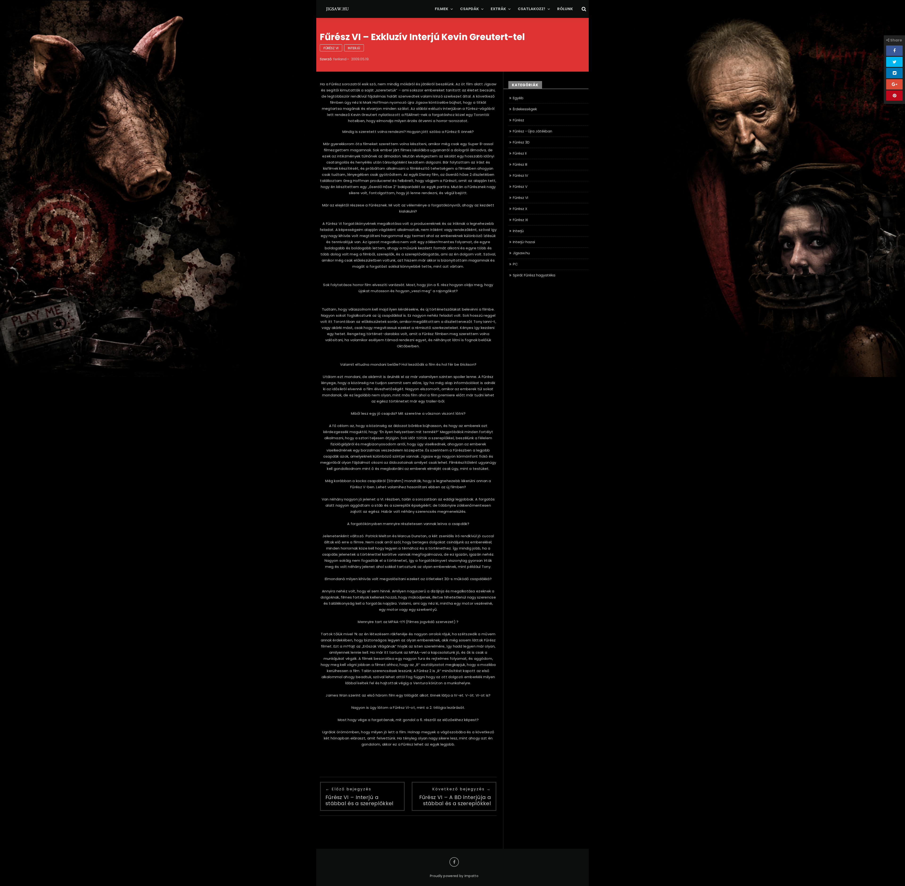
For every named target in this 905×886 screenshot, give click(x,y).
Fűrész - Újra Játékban (532, 131)
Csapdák (469, 9)
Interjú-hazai (524, 241)
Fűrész (518, 120)
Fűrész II (520, 153)
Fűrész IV (520, 175)
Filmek (441, 9)
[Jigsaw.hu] (337, 8)
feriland (339, 59)
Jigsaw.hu (521, 252)
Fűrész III (520, 164)
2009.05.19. (360, 59)
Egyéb (518, 97)
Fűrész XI (520, 219)
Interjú (354, 48)
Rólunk (565, 9)
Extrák (498, 9)
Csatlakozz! (531, 9)
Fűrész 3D (521, 142)
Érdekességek (525, 109)
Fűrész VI (331, 48)
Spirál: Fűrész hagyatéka (534, 275)
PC (515, 264)
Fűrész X (520, 208)
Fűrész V (520, 186)
